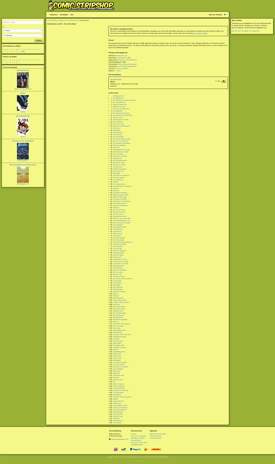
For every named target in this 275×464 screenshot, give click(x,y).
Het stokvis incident (119, 203)
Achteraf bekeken (119, 388)
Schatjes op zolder (119, 347)
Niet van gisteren (119, 386)
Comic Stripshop (52, 20)
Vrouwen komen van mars (122, 334)
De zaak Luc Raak (119, 165)
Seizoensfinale (118, 412)
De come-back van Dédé (121, 223)
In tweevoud (117, 281)
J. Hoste (118, 70)
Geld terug (116, 328)
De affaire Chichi (118, 276)
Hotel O (115, 182)
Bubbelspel (117, 360)
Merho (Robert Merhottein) (127, 64)
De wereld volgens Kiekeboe (122, 242)
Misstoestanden (118, 266)
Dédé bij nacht (118, 311)
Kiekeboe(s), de (63, 20)
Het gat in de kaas (119, 212)
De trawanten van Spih (121, 119)
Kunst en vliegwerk (119, 251)
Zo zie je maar (118, 379)
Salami (115, 399)
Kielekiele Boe (118, 289)
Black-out (116, 190)
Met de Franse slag (119, 197)
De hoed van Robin (119, 270)
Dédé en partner (118, 384)
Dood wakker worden (120, 405)
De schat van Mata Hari (121, 109)
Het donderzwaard (23, 116)
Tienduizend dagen (119, 336)
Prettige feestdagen (119, 169)
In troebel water (118, 392)
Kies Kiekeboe (118, 122)
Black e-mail (117, 274)
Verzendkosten (136, 440)
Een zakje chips (118, 124)
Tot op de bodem (119, 364)
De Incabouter (118, 287)
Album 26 (116, 147)
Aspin (141, 461)
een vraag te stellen (200, 33)
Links (72, 14)
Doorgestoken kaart (120, 216)
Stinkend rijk (117, 332)
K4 (114, 382)
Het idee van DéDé (119, 244)
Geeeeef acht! (118, 132)
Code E (115, 349)
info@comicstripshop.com (119, 439)
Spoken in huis (118, 117)
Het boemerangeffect (120, 319)
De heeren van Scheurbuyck (122, 278)
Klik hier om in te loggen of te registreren (246, 31)
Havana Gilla (117, 248)
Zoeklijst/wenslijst (137, 444)
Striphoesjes (54, 14)
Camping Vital (118, 414)
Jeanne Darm (117, 167)
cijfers (23, 51)
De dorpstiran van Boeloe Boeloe (124, 100)
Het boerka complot (119, 300)
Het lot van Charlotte (120, 156)
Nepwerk (116, 377)
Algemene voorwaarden (158, 434)
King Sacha (117, 235)
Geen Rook (117, 356)
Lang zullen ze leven (120, 259)
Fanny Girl (116, 128)
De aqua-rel (117, 257)
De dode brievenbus (120, 362)
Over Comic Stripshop (138, 436)
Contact (133, 434)
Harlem (22, 93)
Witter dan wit (117, 233)
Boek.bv (116, 321)
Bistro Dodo (117, 354)
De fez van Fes (118, 171)
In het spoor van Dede (120, 263)
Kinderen (125, 68)
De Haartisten (117, 111)
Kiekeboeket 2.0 (118, 96)
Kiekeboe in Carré (119, 106)
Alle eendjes (117, 343)
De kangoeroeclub (119, 330)
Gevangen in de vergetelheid (23, 141)
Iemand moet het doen (121, 390)
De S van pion (118, 272)
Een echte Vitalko (119, 306)
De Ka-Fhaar (117, 134)
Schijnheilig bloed (119, 352)
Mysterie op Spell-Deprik (121, 126)
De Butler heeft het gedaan (122, 397)
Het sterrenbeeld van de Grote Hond (23, 165)
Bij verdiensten (118, 317)
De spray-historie (119, 177)
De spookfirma (118, 180)
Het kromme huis (23, 70)
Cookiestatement (155, 438)
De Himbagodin (118, 298)
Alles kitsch (117, 285)
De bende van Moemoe (121, 175)
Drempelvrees (118, 246)
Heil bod (116, 296)
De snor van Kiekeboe (120, 141)
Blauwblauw (117, 395)
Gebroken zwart (118, 375)
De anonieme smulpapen (121, 143)
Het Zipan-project (119, 238)
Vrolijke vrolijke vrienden (121, 302)
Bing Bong (116, 130)
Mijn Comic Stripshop (215, 14)
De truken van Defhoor (121, 367)
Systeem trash (118, 416)
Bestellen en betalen (138, 438)
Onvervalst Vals (118, 401)
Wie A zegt (116, 371)
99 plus (115, 294)
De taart (116, 188)
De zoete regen (118, 154)
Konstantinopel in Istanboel (122, 186)
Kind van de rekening (120, 407)
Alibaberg (116, 373)
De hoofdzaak (118, 225)
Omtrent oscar (118, 341)
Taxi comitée (117, 283)
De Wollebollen (118, 98)
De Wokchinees (118, 315)
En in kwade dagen (119, 313)
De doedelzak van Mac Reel (122, 115)
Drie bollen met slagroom (121, 324)
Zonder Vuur (117, 358)
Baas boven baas (119, 309)
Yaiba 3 (22, 137)
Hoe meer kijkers (119, 240)
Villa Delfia (116, 173)
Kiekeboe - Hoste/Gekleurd (127, 60)
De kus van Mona (119, 210)
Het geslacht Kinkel (119, 227)
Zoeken (38, 40)
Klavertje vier (117, 158)
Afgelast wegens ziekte (121, 195)
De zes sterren (118, 214)
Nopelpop (116, 418)
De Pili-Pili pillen (118, 137)
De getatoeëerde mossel (121, 149)
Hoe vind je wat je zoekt (139, 442)
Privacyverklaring (155, 436)
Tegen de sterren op (120, 104)
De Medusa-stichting (120, 192)
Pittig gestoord (118, 420)
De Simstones (118, 268)
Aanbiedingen (64, 14)
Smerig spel (117, 422)
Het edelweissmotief (120, 160)
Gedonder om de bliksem (121, 201)
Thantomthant (118, 229)
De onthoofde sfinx (119, 102)
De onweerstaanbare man (122, 220)
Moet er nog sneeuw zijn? (122, 218)
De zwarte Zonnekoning (121, 113)
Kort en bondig (118, 326)
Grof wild (116, 339)
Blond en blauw (118, 255)
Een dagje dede (118, 345)
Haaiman (116, 208)
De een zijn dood (119, 162)
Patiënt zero (117, 403)
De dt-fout (116, 304)
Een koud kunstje (119, 184)
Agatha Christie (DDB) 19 (22, 89)
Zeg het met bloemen (120, 205)
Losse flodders (118, 369)
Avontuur (118, 68)
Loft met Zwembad (119, 410)
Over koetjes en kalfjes (121, 152)
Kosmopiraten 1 (23, 160)
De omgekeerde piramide (121, 139)
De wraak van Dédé (120, 199)
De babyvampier (118, 253)
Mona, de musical (119, 291)
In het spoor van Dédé (120, 261)
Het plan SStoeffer (119, 145)
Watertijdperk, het (23, 184)
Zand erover (117, 231)
